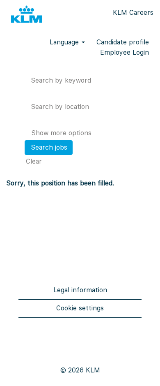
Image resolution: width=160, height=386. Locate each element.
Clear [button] (34, 161)
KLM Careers (133, 12)
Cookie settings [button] (80, 308)
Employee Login (124, 52)
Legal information (80, 290)
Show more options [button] (61, 133)
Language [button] (65, 42)
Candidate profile (122, 42)
